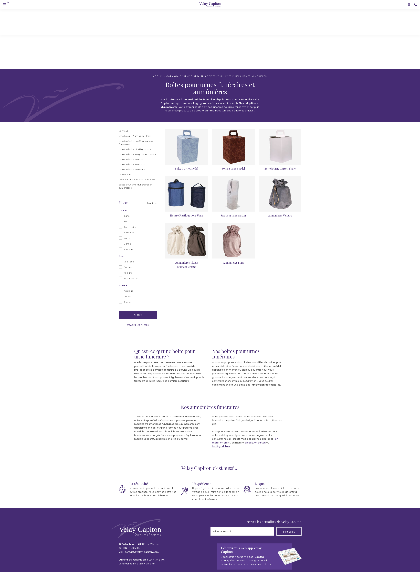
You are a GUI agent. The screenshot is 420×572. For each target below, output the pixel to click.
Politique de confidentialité (176, 527)
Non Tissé (129, 201)
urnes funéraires (221, 43)
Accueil (158, 16)
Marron (127, 178)
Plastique (128, 230)
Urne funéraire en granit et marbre (137, 94)
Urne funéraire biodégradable (135, 89)
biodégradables (221, 386)
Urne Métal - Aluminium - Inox (134, 75)
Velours (128, 213)
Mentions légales (144, 527)
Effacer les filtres (138, 265)
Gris (126, 161)
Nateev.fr (296, 527)
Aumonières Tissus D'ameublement (186, 204)
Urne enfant (125, 114)
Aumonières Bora (233, 202)
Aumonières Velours (280, 155)
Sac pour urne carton (233, 155)
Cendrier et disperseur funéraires (137, 119)
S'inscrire (289, 471)
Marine (127, 183)
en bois (249, 382)
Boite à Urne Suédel (186, 108)
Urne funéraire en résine (132, 109)
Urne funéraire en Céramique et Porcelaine (136, 82)
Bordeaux (129, 172)
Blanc (126, 156)
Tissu (121, 196)
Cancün (128, 207)
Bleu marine (130, 167)
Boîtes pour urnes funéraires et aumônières (136, 126)
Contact (123, 527)
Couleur (123, 150)
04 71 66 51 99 (132, 488)
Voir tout (123, 70)
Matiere (123, 225)
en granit (225, 382)
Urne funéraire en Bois (131, 99)
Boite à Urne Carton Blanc (280, 108)
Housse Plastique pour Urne (186, 155)
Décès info (204, 527)
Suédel (127, 242)
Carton (127, 236)
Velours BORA (131, 218)
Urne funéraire (194, 16)
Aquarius (128, 189)
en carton (260, 382)
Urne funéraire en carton (132, 104)
